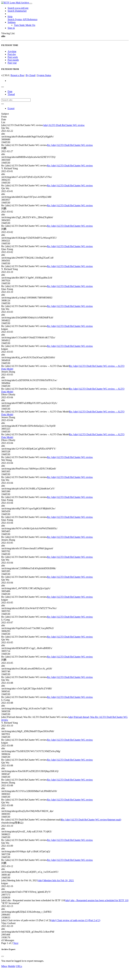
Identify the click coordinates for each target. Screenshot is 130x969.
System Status (44, 75)
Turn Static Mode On (24, 25)
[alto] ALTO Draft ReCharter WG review (64, 125)
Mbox (4, 966)
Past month (13, 60)
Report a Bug (17, 75)
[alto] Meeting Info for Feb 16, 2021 (56, 880)
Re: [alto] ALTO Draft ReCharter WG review (70, 145)
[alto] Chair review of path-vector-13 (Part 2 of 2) (75, 920)
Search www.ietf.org (18, 8)
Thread (11, 94)
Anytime (12, 51)
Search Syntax (15, 19)
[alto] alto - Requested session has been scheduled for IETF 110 (96, 900)
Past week (13, 57)
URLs (19, 966)
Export (11, 108)
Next (15, 943)
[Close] (2, 956)
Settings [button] (12, 22)
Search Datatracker (17, 11)
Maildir (11, 966)
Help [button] (10, 16)
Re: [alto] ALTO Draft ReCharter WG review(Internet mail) (91, 819)
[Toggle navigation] (31, 3)
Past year (12, 62)
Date (10, 91)
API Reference (30, 19)
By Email (30, 75)
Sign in (11, 28)
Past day (12, 54)
